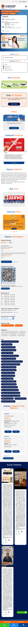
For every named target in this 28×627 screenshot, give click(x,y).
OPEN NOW (18, 27)
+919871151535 (7, 493)
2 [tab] (8, 133)
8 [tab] (21, 133)
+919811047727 (8, 473)
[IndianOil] (8, 6)
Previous (2, 63)
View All (15, 308)
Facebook (7, 32)
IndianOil (6, 460)
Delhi (17, 11)
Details (16, 478)
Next (26, 63)
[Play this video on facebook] (20, 526)
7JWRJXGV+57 (4, 364)
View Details (14, 174)
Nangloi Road (19, 372)
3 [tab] (16, 48)
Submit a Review (6, 308)
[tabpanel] (14, 43)
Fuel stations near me (7, 11)
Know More (14, 209)
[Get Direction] (13, 365)
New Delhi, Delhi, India (6, 366)
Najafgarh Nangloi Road (7, 372)
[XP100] (14, 191)
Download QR (5, 335)
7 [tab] (19, 133)
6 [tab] (17, 133)
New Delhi (4, 13)
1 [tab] (11, 48)
